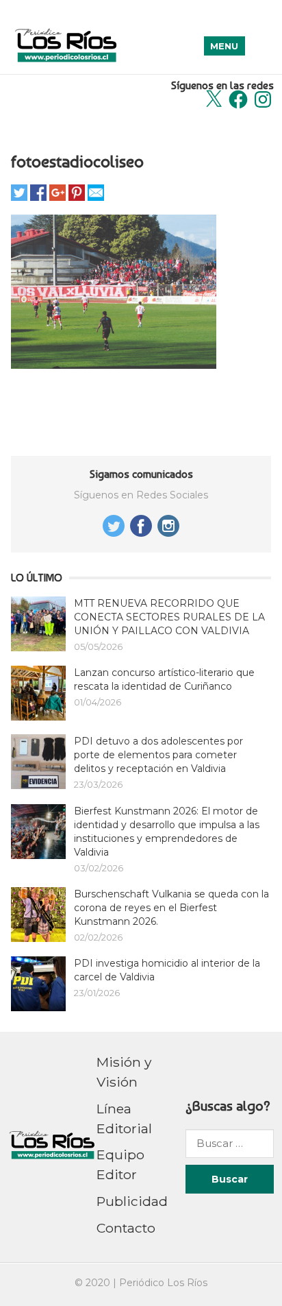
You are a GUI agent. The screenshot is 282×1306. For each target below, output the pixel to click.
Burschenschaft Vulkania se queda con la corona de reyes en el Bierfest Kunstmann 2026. (171, 908)
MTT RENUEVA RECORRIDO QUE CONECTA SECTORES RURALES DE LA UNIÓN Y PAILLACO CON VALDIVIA (169, 617)
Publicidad (132, 1201)
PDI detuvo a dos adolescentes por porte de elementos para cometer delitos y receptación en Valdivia (158, 755)
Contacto (126, 1228)
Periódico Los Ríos (163, 1283)
